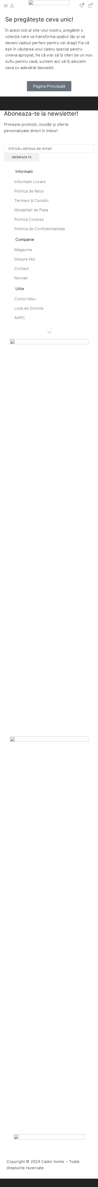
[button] (49, 86)
